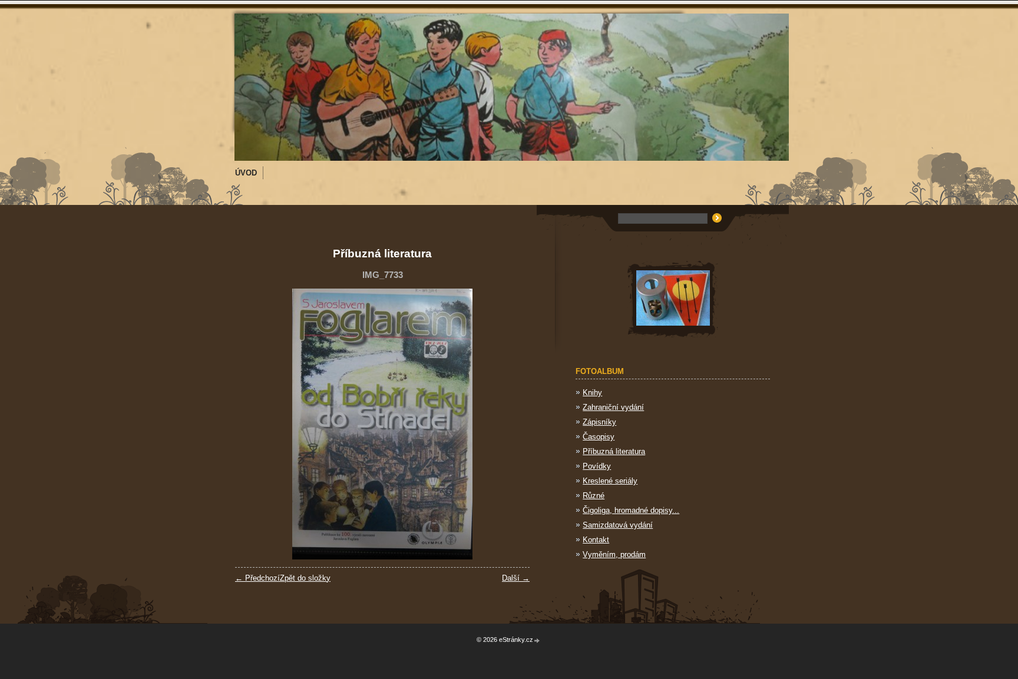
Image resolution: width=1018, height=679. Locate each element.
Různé (593, 495)
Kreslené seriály (610, 480)
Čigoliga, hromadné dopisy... (631, 510)
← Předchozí (257, 578)
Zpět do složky (305, 578)
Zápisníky (599, 422)
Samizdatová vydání (618, 525)
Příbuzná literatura (614, 451)
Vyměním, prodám (614, 554)
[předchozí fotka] (254, 424)
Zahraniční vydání (613, 407)
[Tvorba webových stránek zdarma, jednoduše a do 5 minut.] (537, 640)
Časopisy (598, 436)
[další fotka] (510, 424)
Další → (516, 578)
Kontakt (596, 539)
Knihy (592, 392)
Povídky (597, 466)
